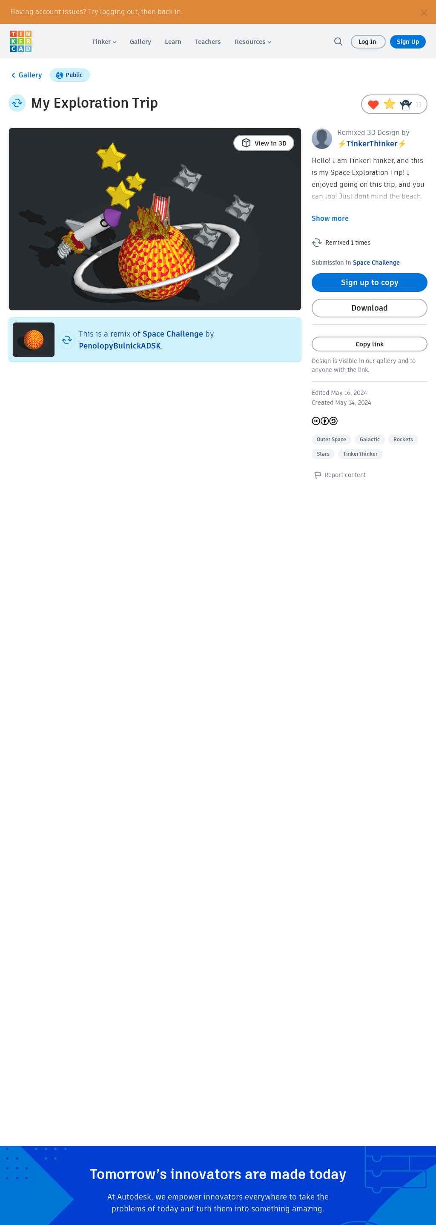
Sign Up (408, 41)
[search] (338, 41)
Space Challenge (173, 333)
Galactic (370, 439)
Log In (368, 41)
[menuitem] (104, 41)
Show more (330, 218)
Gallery (30, 75)
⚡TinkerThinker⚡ (372, 143)
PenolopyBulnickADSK (120, 345)
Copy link (370, 344)
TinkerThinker (360, 453)
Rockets (403, 439)
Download (369, 308)
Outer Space (331, 439)
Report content (345, 475)
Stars (323, 453)
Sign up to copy (370, 282)
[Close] (424, 12)
